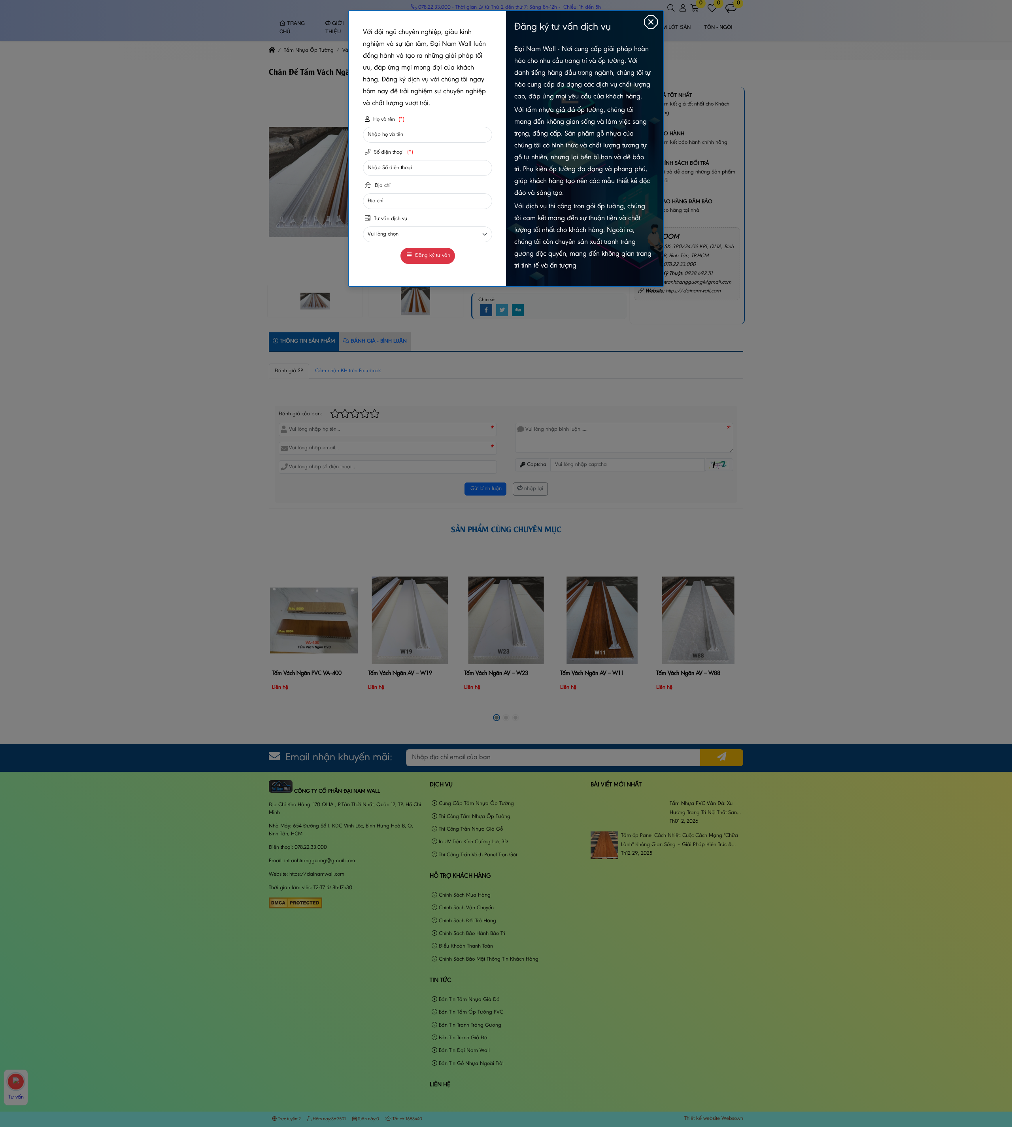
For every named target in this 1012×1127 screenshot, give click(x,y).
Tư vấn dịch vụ (389, 219)
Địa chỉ (382, 185)
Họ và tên (388, 119)
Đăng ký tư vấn (431, 255)
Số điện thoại (392, 152)
